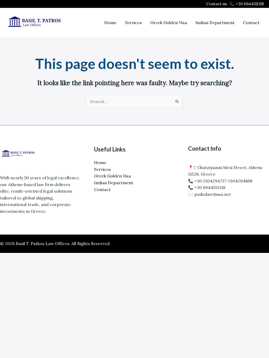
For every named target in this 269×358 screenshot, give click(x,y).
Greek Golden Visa (168, 22)
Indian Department (215, 22)
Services (133, 22)
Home (110, 22)
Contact (251, 22)
